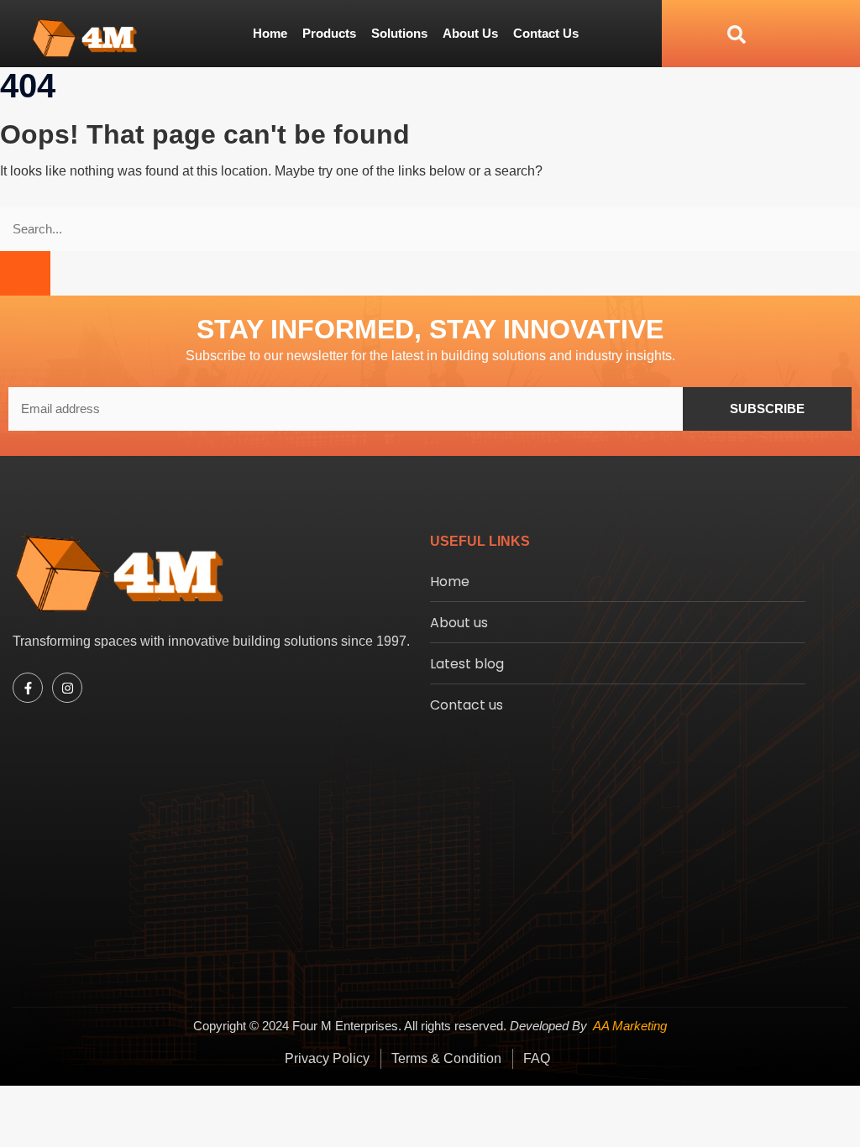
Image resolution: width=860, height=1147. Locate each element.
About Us (470, 33)
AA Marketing (630, 1026)
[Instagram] (67, 688)
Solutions (399, 33)
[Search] (25, 273)
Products (329, 33)
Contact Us (546, 33)
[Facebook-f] (28, 688)
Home (270, 33)
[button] (704, 33)
